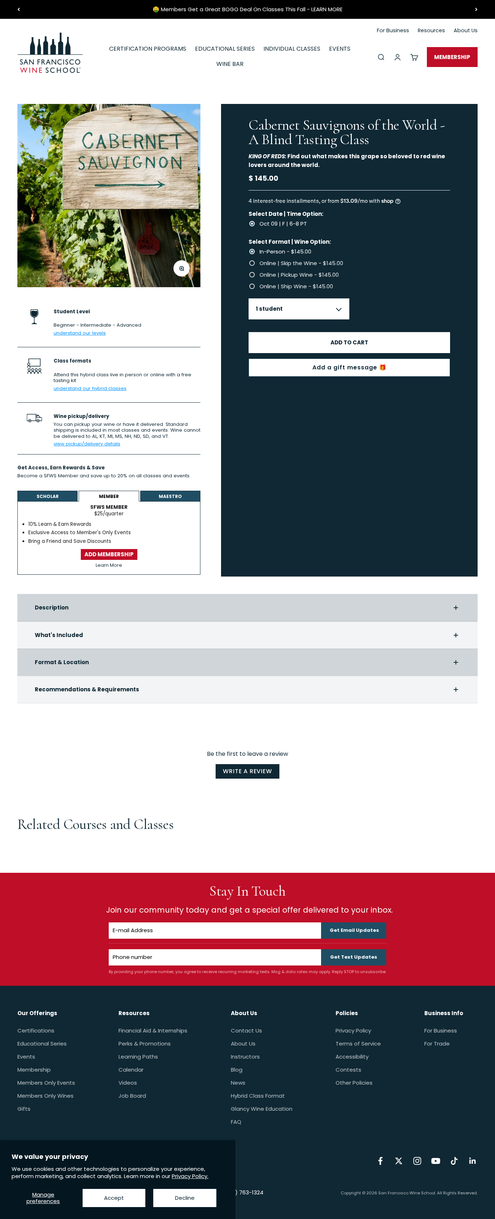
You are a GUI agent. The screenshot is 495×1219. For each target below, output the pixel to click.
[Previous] (18, 9)
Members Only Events (46, 1082)
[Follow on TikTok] (454, 1161)
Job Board (132, 1095)
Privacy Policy (353, 1030)
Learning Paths (138, 1056)
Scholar (48, 496)
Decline (185, 1198)
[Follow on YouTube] (436, 1161)
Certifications (35, 1030)
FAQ (236, 1122)
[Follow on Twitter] (399, 1161)
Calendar (130, 1069)
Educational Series (42, 1043)
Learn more (31, 483)
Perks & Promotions (144, 1043)
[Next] (476, 9)
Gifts (23, 1109)
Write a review (247, 771)
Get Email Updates (354, 930)
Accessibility (352, 1056)
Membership (34, 1069)
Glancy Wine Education (261, 1109)
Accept (114, 1198)
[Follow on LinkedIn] (473, 1161)
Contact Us (246, 1030)
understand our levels (80, 333)
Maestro (170, 496)
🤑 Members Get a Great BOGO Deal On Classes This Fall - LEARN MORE (247, 9)
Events (26, 1056)
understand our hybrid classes (90, 388)
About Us (243, 1043)
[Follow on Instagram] (417, 1161)
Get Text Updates (353, 957)
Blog (236, 1069)
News (238, 1082)
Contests (348, 1069)
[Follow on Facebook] (380, 1161)
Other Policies (354, 1082)
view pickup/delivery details (87, 444)
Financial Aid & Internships (152, 1030)
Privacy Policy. (190, 1176)
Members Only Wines (45, 1095)
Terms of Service (358, 1043)
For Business (440, 1030)
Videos (127, 1082)
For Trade (437, 1043)
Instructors (245, 1056)
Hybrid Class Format (258, 1095)
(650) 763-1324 (242, 1192)
